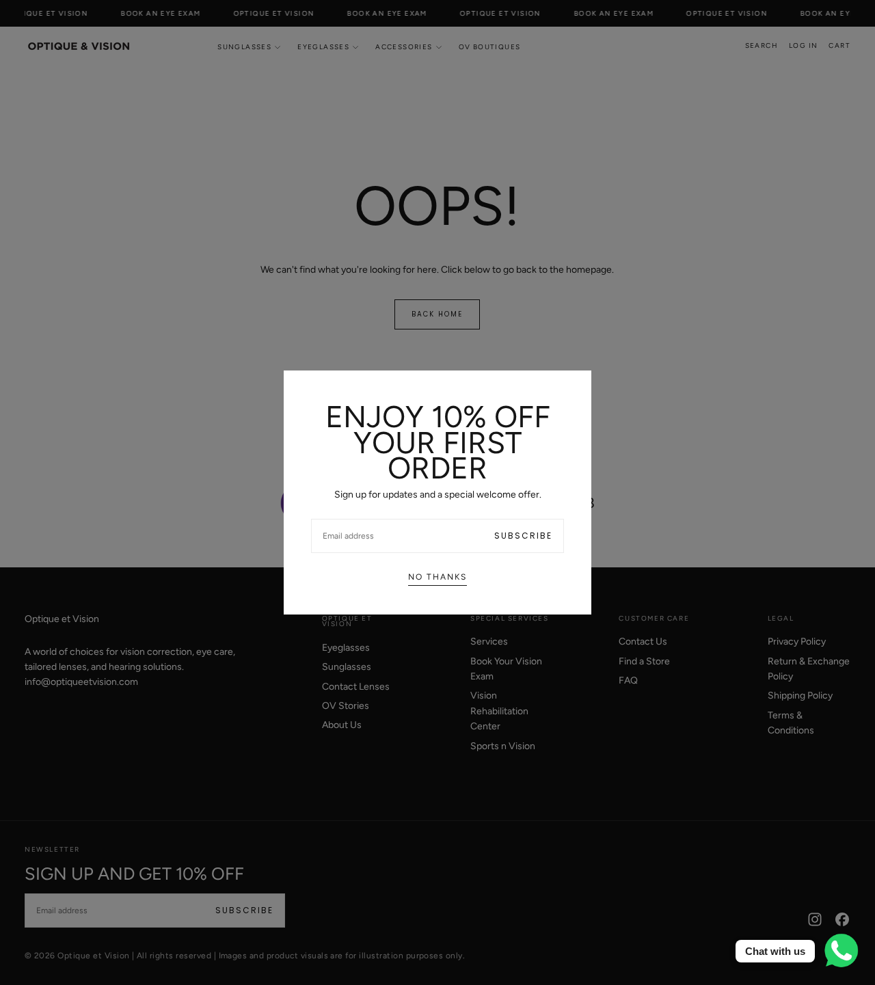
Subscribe (523, 535)
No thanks (437, 577)
